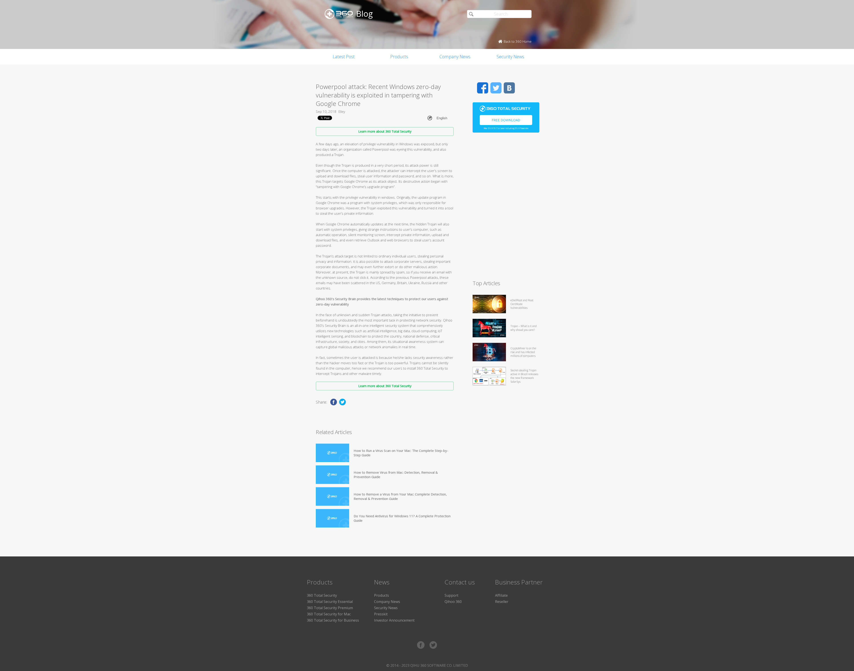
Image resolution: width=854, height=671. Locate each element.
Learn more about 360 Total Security (384, 131)
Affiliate (501, 595)
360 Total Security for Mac (329, 614)
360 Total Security (322, 595)
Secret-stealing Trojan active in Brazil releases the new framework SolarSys (524, 376)
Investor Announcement (394, 620)
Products (399, 57)
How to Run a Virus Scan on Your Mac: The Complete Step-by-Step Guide (401, 452)
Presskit (381, 614)
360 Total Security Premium (330, 607)
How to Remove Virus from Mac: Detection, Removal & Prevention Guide (396, 474)
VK (509, 87)
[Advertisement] (506, 208)
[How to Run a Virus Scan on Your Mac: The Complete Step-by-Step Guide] (332, 453)
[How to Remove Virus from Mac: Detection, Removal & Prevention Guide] (332, 474)
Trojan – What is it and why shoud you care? (523, 328)
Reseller (501, 601)
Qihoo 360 (453, 601)
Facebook (482, 87)
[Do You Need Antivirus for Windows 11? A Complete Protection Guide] (332, 518)
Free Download (506, 120)
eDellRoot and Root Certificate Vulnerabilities (521, 304)
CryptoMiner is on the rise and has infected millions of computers (523, 352)
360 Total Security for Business (333, 620)
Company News (454, 57)
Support (451, 595)
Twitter (496, 87)
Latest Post (344, 57)
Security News (510, 57)
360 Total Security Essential (330, 601)
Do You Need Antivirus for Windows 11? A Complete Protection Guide (402, 518)
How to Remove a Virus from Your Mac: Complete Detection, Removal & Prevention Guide (400, 496)
